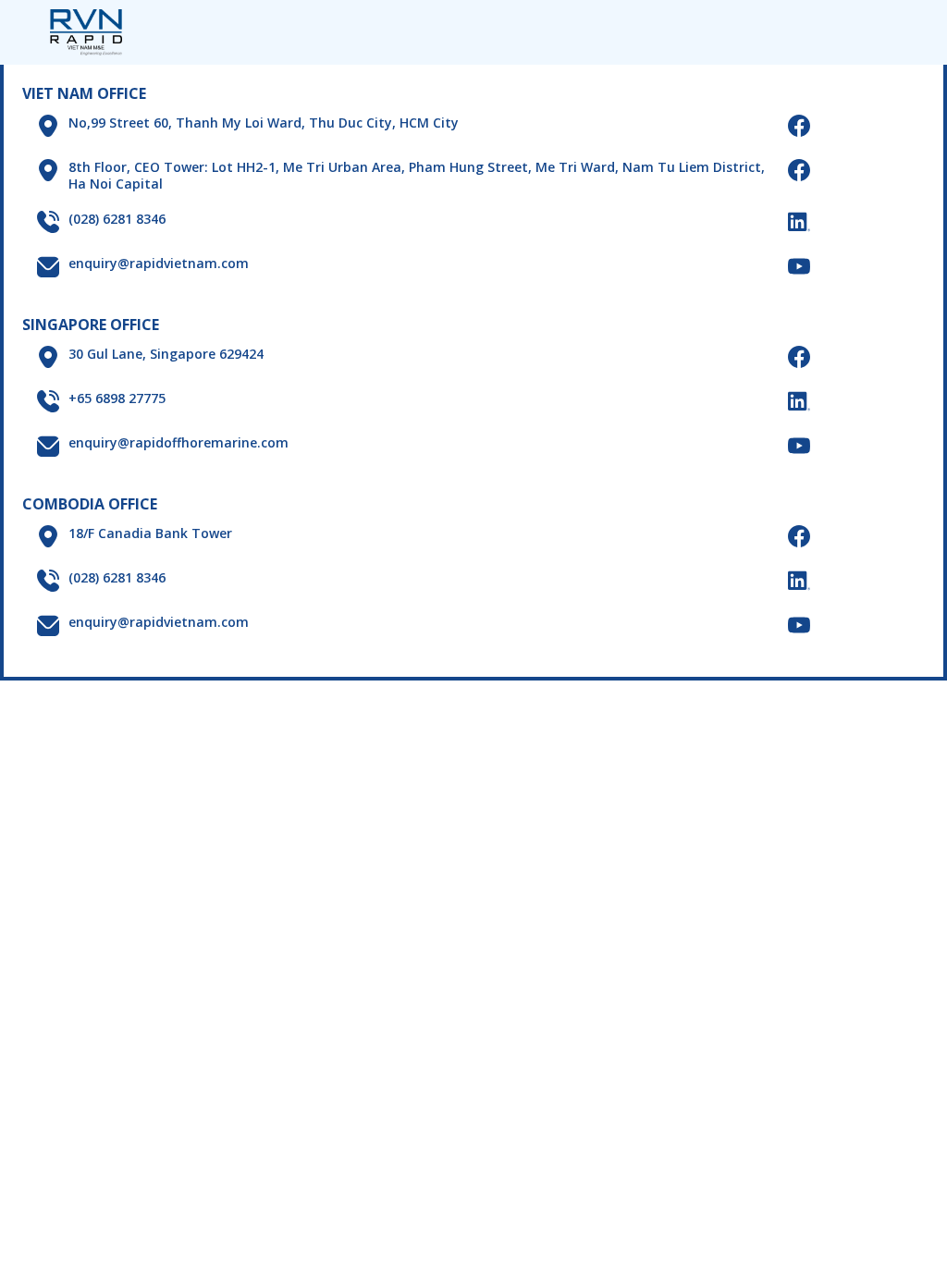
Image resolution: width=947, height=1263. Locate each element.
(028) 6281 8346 (117, 219)
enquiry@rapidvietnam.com (158, 263)
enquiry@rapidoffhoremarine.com (178, 443)
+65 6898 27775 (117, 398)
